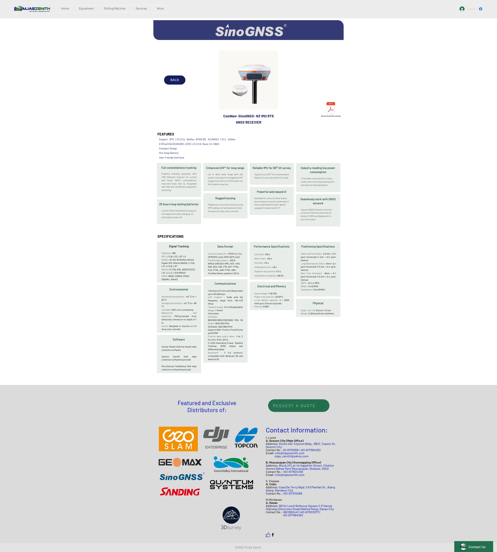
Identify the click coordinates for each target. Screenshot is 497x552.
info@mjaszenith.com (289, 453)
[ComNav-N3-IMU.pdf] (331, 108)
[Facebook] (272, 534)
